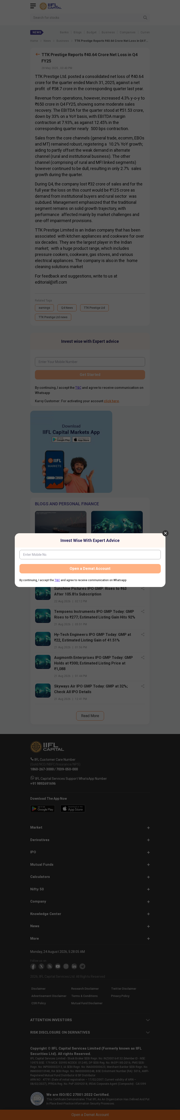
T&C (57, 580)
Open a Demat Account (90, 568)
